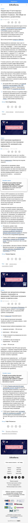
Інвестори (18, 469)
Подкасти (9, 473)
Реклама (19, 471)
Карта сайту (19, 473)
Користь (9, 471)
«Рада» (5, 98)
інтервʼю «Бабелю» (18, 39)
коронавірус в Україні (7, 266)
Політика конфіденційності (14, 484)
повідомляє (8, 316)
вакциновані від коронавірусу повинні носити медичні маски (15, 239)
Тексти (9, 469)
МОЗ (7, 263)
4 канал (4, 113)
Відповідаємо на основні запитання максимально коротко (12, 186)
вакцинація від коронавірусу (9, 433)
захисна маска (13, 263)
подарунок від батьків (18, 88)
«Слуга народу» (10, 111)
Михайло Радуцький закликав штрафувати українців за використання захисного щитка (13, 231)
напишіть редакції (14, 517)
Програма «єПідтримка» (12, 431)
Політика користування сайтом (14, 483)
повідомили (8, 160)
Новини (9, 467)
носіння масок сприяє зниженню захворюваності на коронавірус (14, 249)
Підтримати (14, 1)
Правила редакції (14, 481)
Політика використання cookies (14, 486)
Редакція (19, 467)
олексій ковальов (19, 111)
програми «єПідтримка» (18, 307)
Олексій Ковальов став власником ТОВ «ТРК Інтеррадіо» (14, 85)
